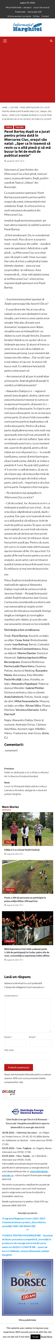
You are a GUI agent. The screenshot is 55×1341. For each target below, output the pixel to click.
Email (32, 1036)
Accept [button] (35, 1337)
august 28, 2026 (13, 854)
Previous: (26, 772)
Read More (46, 1336)
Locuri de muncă (41, 7)
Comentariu (11, 995)
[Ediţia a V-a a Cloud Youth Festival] (27, 829)
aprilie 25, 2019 (13, 161)
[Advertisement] (27, 74)
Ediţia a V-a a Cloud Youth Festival (22, 850)
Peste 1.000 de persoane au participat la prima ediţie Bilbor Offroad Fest (25, 899)
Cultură (9, 127)
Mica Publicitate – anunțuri (18, 7)
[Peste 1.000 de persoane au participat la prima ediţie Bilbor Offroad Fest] (27, 877)
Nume (8, 1036)
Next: (25, 788)
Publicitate (20, 11)
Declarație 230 (34, 11)
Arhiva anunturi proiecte (19, 16)
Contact (45, 16)
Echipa (36, 16)
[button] (5, 40)
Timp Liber (19, 127)
